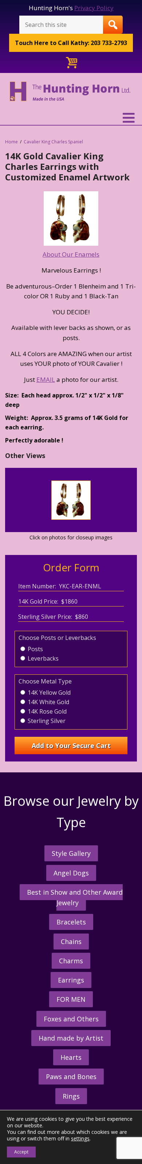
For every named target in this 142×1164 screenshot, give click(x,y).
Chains (71, 941)
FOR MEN (71, 999)
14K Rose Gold (46, 711)
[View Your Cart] (71, 62)
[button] (71, 118)
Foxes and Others (71, 1018)
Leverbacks (42, 658)
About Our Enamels (71, 254)
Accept (21, 1152)
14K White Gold (47, 702)
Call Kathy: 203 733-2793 (71, 43)
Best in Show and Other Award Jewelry (75, 897)
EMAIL (45, 379)
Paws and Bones (71, 1076)
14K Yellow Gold (48, 693)
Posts (34, 649)
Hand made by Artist (71, 1038)
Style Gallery (71, 853)
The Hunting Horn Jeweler (71, 95)
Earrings (71, 980)
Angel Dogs (71, 873)
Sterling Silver (46, 721)
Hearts (71, 1057)
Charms (71, 960)
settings (80, 1138)
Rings (71, 1096)
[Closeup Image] (71, 518)
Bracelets (71, 922)
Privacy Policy (94, 8)
